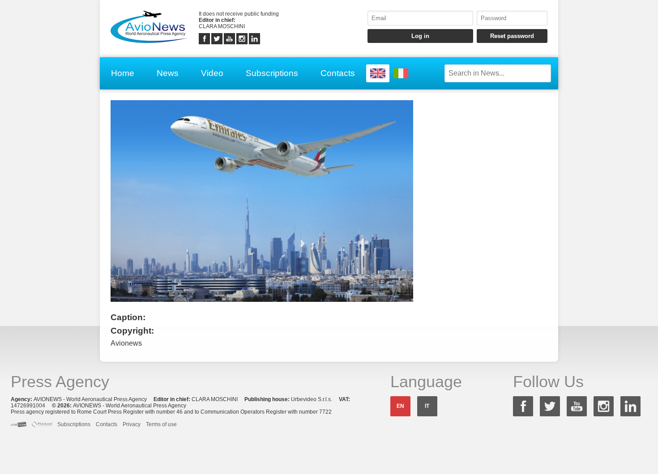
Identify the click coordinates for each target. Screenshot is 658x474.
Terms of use (161, 424)
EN (400, 406)
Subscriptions (272, 73)
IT (427, 406)
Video (212, 73)
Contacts (337, 73)
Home (122, 73)
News (168, 73)
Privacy (132, 424)
